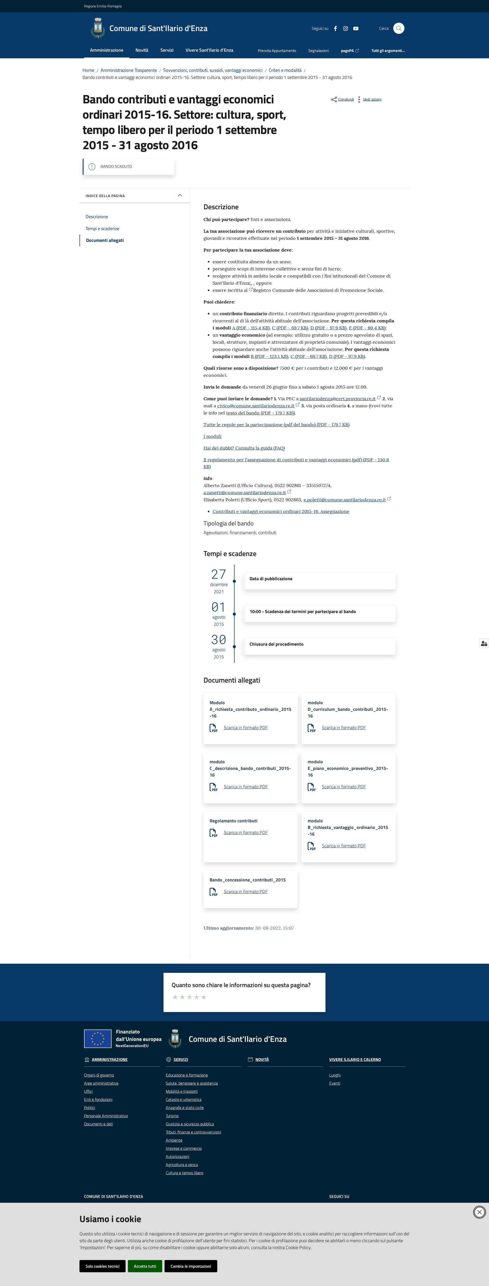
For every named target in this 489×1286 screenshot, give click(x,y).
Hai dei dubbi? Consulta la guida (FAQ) (244, 448)
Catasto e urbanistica (183, 1099)
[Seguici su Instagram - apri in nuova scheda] (343, 28)
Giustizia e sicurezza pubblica (190, 1124)
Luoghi (335, 1075)
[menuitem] (106, 50)
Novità (262, 1059)
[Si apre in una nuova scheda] (250, 289)
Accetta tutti (145, 1266)
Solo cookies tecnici (102, 1266)
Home (88, 70)
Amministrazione (110, 1059)
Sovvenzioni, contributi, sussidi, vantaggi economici (212, 70)
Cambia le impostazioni (191, 1266)
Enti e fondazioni (98, 1099)
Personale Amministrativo (106, 1116)
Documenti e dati (98, 1124)
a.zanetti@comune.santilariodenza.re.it (244, 492)
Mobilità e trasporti (182, 1091)
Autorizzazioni (177, 1156)
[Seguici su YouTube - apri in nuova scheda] (354, 28)
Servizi (181, 1059)
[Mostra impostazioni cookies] (484, 643)
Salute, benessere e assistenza (192, 1083)
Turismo (172, 1116)
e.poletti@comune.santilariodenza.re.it (345, 500)
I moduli (212, 436)
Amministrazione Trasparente (129, 70)
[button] (399, 28)
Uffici (88, 1091)
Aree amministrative (101, 1083)
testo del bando (259, 413)
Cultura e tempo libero (184, 1173)
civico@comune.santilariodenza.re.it (255, 406)
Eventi (334, 1083)
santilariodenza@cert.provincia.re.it (338, 399)
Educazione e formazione (187, 1075)
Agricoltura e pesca (182, 1164)
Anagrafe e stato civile (185, 1107)
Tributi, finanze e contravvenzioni (193, 1132)
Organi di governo (99, 1075)
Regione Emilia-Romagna (103, 6)
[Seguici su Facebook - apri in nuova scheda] (333, 28)
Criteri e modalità (285, 70)
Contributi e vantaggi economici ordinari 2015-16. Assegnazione (281, 511)
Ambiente (174, 1140)
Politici (89, 1107)
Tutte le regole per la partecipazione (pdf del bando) (276, 424)
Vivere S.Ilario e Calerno (355, 1059)
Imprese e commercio (184, 1148)
